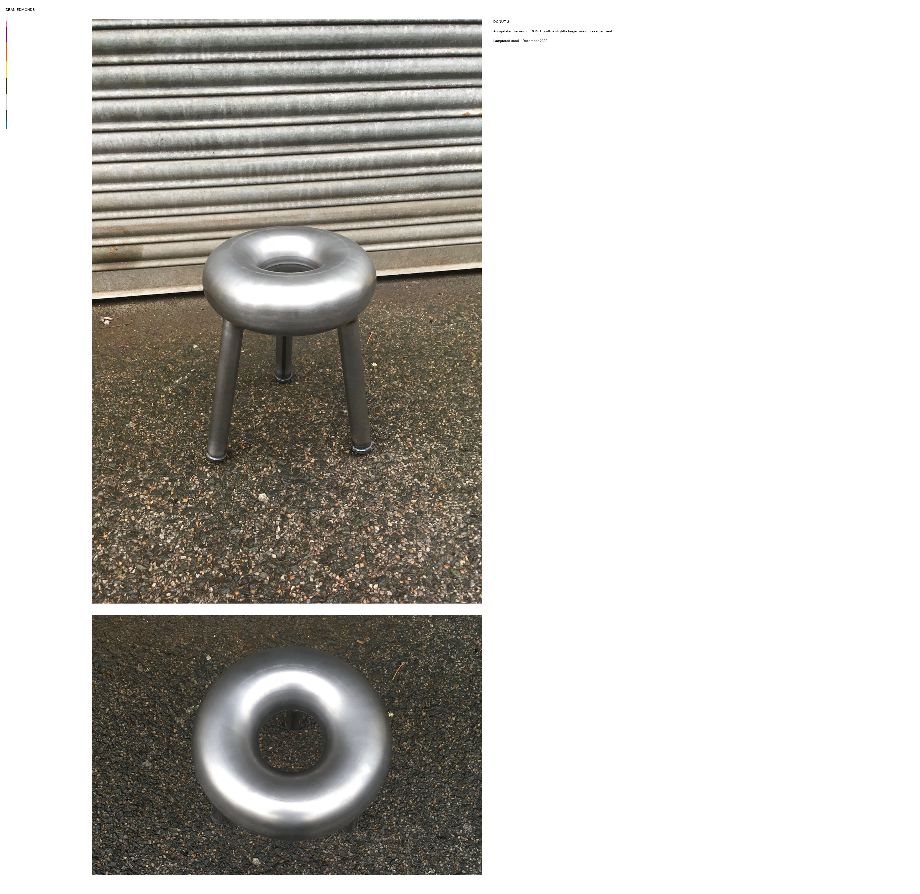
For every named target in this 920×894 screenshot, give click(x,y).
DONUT (537, 31)
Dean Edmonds (20, 9)
